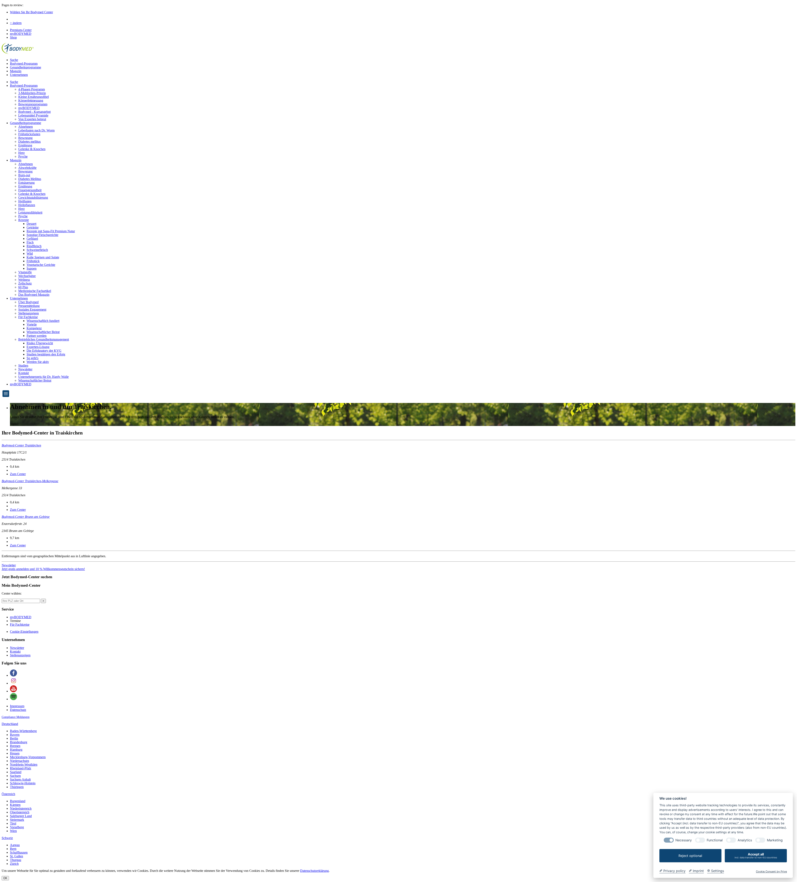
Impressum (17, 706)
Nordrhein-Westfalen (23, 764)
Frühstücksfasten (29, 134)
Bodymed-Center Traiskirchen (21, 445)
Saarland (15, 772)
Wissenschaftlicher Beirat (43, 332)
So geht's (32, 358)
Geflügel (32, 238)
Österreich (8, 794)
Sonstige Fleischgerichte (42, 235)
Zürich (14, 863)
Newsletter (25, 369)
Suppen (32, 268)
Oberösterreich (19, 812)
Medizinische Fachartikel (34, 291)
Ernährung (25, 145)
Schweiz (7, 838)
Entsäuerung (26, 182)
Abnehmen (25, 126)
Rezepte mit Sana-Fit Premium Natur (51, 231)
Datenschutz (18, 710)
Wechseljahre (27, 276)
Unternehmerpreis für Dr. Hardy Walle (43, 376)
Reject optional (690, 856)
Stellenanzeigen (28, 313)
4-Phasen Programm (31, 89)
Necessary (683, 840)
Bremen (15, 746)
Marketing (775, 840)
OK (5, 878)
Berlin (14, 738)
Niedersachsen (19, 761)
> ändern (16, 23)
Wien (13, 831)
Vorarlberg (17, 827)
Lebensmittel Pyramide (33, 115)
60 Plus (23, 287)
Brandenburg (18, 742)
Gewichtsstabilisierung (33, 197)
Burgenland (17, 801)
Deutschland (10, 724)
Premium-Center (21, 30)
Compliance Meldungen (15, 717)
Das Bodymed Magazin (33, 294)
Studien (23, 365)
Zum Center (18, 474)
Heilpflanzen (26, 205)
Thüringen (17, 787)
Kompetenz (34, 328)
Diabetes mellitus (29, 141)
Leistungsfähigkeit (30, 212)
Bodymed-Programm (24, 63)
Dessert (31, 223)
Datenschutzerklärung (314, 870)
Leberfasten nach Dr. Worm (36, 130)
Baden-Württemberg (23, 731)
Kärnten (15, 805)
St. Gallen (16, 856)
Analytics (745, 840)
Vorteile (32, 324)
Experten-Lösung (38, 347)
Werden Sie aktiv (38, 362)
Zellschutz (25, 283)
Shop (13, 37)
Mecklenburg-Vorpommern (28, 757)
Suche (14, 60)
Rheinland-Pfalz (20, 768)
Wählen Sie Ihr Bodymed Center (31, 12)
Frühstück (33, 261)
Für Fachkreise (28, 317)
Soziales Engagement (32, 309)
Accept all (756, 855)
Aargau (15, 845)
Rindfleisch (34, 246)
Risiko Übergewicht (40, 343)
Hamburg (16, 749)
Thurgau (15, 860)
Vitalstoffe (25, 272)
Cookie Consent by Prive (771, 871)
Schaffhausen (19, 852)
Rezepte (23, 220)
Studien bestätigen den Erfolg (46, 354)
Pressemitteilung (29, 306)
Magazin (15, 71)
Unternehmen (19, 75)
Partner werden (36, 335)
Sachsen (15, 775)
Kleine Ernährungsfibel (33, 97)
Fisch (30, 242)
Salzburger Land (21, 816)
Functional (715, 840)
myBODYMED (20, 33)
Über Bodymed (28, 302)
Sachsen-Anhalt (20, 779)
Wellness (24, 279)
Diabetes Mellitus (29, 179)
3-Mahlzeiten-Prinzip (32, 93)
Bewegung (25, 138)
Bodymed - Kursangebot (34, 111)
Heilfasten (25, 201)
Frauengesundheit (30, 190)
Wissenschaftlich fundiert (43, 320)
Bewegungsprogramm (32, 104)
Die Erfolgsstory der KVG (44, 350)
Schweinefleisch (37, 250)
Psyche (23, 156)
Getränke (33, 227)
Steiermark (17, 819)
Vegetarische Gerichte (41, 264)
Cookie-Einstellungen (24, 631)
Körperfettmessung (30, 100)
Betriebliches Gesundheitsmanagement (43, 339)
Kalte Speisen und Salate (43, 257)
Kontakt (23, 373)
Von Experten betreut (32, 119)
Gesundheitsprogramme (25, 67)
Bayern (15, 734)
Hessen (15, 753)
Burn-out (24, 175)
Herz (21, 153)
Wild (30, 253)
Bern (13, 848)
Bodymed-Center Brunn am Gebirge (26, 516)
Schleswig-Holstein (22, 783)
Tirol (13, 823)
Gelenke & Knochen (31, 149)
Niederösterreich (21, 808)
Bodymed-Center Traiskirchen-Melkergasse (30, 481)
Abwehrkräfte (27, 167)
